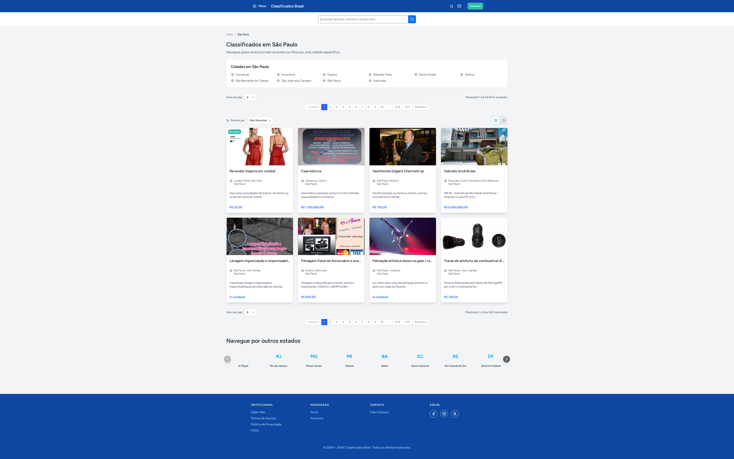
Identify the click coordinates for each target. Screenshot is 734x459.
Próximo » (421, 107)
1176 (397, 107)
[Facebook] (433, 414)
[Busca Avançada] (451, 6)
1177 (407, 107)
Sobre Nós (258, 412)
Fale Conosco (379, 412)
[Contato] (459, 6)
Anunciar (475, 6)
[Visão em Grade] (495, 120)
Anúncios (316, 418)
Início (229, 34)
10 (382, 107)
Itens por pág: (234, 97)
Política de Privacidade (266, 424)
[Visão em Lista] (503, 120)
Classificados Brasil (287, 6)
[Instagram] (444, 414)
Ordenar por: (237, 120)
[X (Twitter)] (455, 414)
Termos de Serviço (263, 418)
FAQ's (255, 430)
